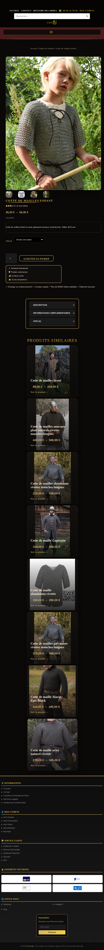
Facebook (7, 904)
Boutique (7, 831)
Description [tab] (40, 305)
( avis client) (22, 206)
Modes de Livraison (11, 846)
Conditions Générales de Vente (16, 795)
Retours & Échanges (11, 849)
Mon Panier (8, 824)
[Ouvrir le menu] (52, 32)
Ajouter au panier (36, 259)
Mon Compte (87, 11)
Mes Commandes (10, 820)
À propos (7, 788)
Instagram (59, 904)
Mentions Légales (10, 799)
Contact (26, 11)
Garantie (6, 857)
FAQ (4, 860)
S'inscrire (52, 932)
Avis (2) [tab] (37, 321)
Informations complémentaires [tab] (51, 313)
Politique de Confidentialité (14, 802)
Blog (5, 909)
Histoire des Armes (45, 11)
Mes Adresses (9, 828)
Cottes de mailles (46, 48)
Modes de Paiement (11, 853)
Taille (9, 241)
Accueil (14, 11)
